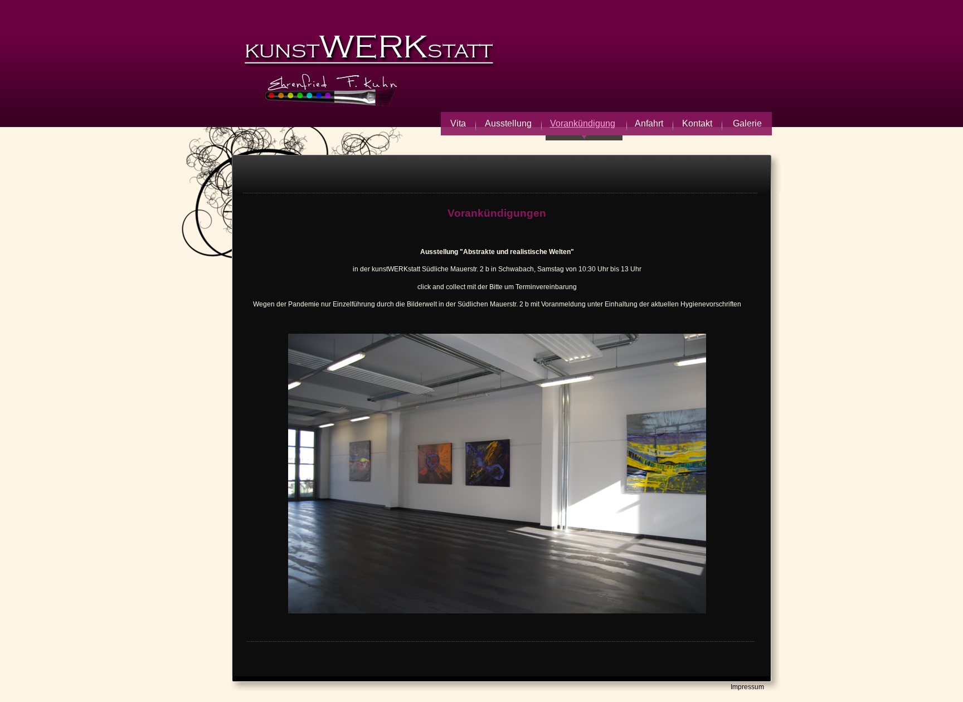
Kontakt (697, 123)
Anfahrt (649, 123)
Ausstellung (508, 123)
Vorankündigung (582, 123)
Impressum (747, 687)
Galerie (747, 123)
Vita (458, 123)
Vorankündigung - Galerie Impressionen (406, 69)
